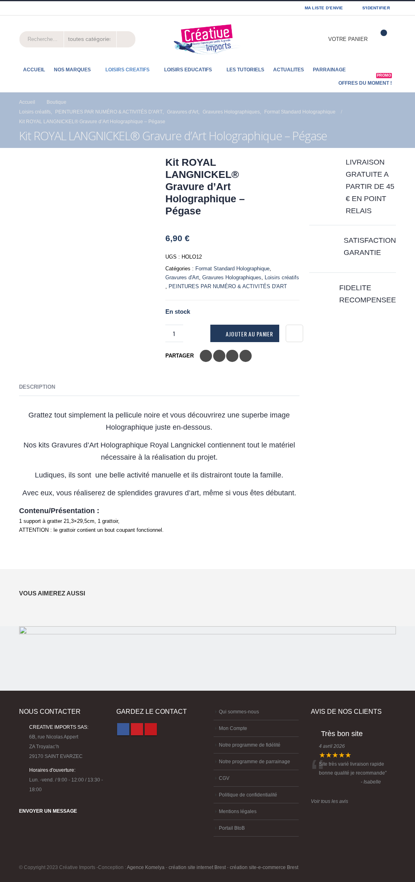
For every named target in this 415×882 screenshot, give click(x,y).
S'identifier (376, 8)
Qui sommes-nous (239, 711)
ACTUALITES (288, 70)
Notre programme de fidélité (249, 744)
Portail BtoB (232, 828)
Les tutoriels (245, 70)
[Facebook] (22, 8)
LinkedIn (232, 356)
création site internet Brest (197, 867)
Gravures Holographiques (231, 277)
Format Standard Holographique (232, 268)
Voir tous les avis (329, 801)
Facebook (206, 356)
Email (246, 356)
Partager (179, 356)
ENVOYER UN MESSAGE (48, 810)
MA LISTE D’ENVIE (324, 8)
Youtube (151, 729)
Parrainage (329, 70)
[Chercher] (125, 39)
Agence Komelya (146, 867)
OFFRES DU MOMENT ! (365, 81)
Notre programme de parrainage (254, 761)
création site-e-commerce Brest (264, 867)
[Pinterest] (32, 8)
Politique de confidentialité (248, 794)
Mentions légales (238, 811)
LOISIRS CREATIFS (127, 70)
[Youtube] (42, 8)
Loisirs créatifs (282, 277)
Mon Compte (233, 728)
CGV (224, 778)
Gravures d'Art (182, 277)
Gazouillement (219, 356)
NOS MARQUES (72, 70)
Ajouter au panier (249, 334)
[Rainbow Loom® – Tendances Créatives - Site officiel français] (207, 39)
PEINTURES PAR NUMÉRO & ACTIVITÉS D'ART (228, 286)
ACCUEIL (34, 70)
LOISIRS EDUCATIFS (188, 70)
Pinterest (137, 729)
